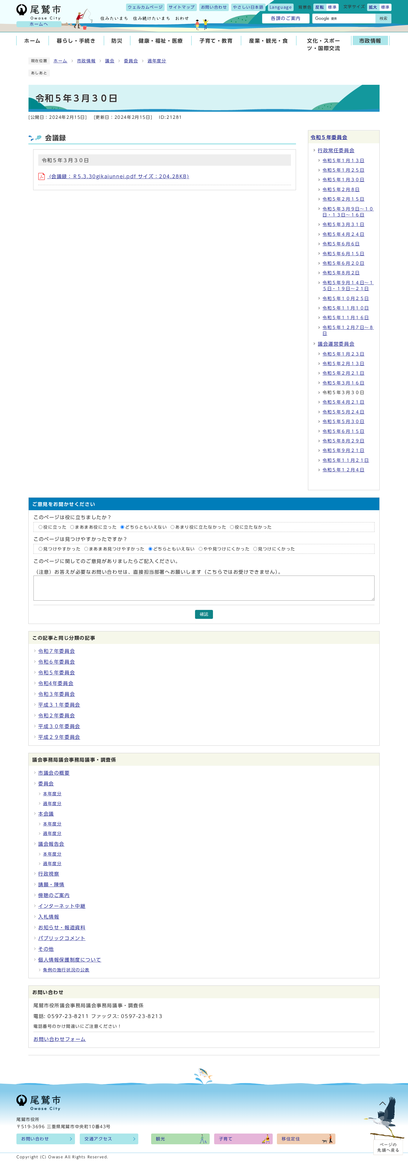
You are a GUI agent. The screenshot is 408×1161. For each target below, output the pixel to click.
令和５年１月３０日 (343, 180)
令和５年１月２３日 (343, 354)
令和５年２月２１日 (343, 373)
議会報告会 (51, 844)
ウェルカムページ (145, 7)
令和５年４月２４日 (343, 234)
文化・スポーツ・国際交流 (323, 44)
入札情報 (48, 916)
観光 (160, 1139)
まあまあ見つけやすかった (117, 549)
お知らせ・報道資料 (61, 927)
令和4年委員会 (55, 683)
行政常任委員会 (336, 150)
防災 (116, 40)
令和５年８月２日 (341, 273)
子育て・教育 (216, 40)
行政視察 (48, 873)
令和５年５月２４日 (343, 412)
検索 (383, 18)
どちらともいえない (146, 527)
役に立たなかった (253, 527)
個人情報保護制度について (69, 959)
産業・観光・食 (268, 40)
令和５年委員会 (329, 137)
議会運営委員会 (336, 344)
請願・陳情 (51, 884)
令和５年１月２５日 (343, 170)
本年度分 (52, 794)
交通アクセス (99, 1139)
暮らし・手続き (76, 40)
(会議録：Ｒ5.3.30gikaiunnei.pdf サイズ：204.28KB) (118, 176)
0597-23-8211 (68, 1016)
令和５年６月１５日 (343, 254)
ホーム (32, 40)
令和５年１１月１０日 (346, 308)
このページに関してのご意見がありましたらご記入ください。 (107, 561)
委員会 (131, 61)
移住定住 (291, 1139)
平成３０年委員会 (59, 726)
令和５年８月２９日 (343, 441)
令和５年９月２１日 (343, 450)
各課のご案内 (286, 18)
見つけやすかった (62, 549)
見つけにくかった (276, 549)
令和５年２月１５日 (343, 199)
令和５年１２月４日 (343, 470)
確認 (204, 614)
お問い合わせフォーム (59, 1039)
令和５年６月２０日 (343, 263)
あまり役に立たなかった (201, 527)
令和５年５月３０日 (343, 421)
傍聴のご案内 (54, 895)
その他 (46, 949)
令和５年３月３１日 (343, 224)
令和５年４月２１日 (343, 402)
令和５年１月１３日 (343, 161)
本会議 (46, 813)
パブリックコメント (61, 938)
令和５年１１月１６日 (346, 318)
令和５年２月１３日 (343, 364)
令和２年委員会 (56, 715)
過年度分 (157, 61)
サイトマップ (182, 7)
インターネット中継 (61, 906)
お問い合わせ (214, 7)
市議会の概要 (54, 773)
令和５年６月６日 (341, 244)
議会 (109, 61)
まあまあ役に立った (96, 527)
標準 (332, 7)
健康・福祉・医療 (161, 40)
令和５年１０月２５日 (346, 298)
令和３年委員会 (56, 694)
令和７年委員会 (56, 651)
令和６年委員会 (56, 661)
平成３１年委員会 (59, 704)
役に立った (55, 527)
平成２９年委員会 (59, 737)
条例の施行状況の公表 (66, 970)
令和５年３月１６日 (343, 383)
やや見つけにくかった (227, 549)
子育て (226, 1139)
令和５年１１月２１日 (346, 460)
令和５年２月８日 (341, 189)
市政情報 (370, 40)
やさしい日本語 (248, 7)
